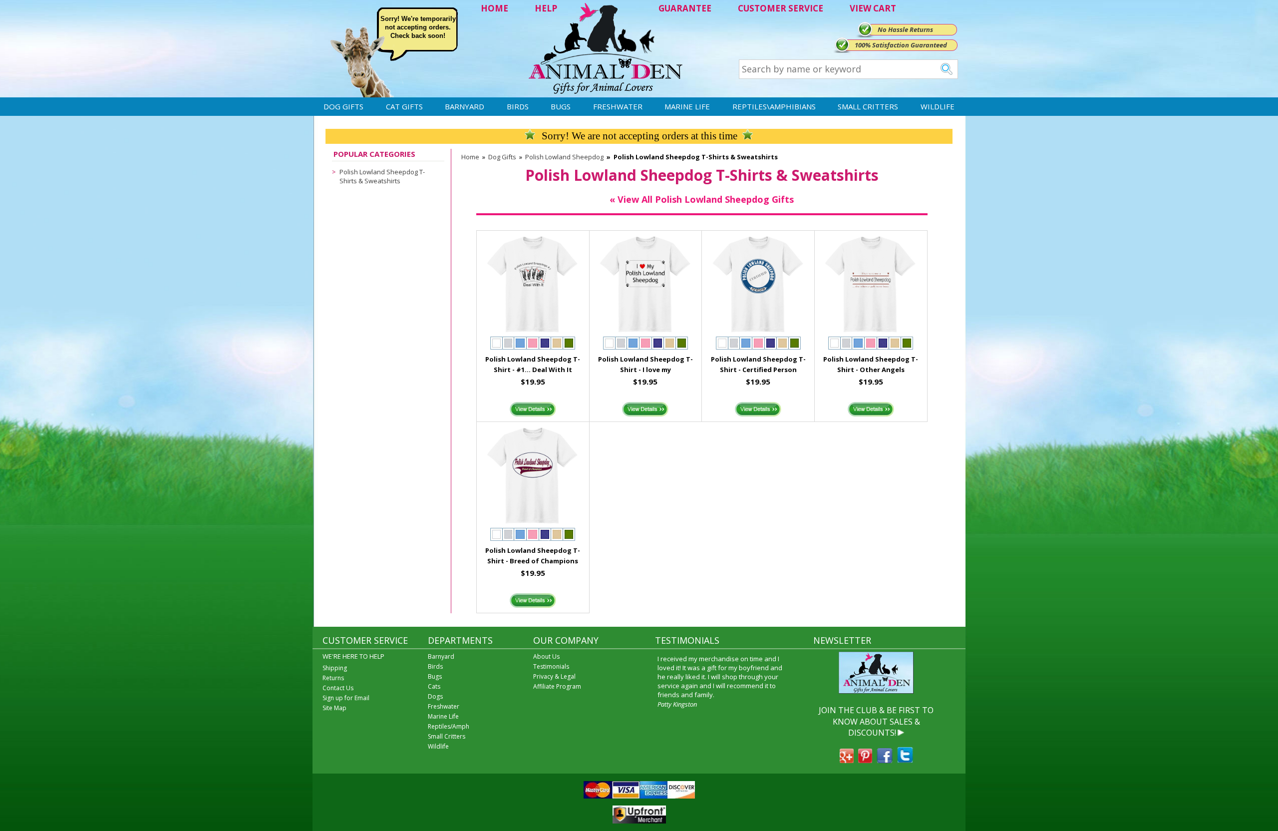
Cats (434, 686)
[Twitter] (905, 760)
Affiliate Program (557, 686)
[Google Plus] (846, 760)
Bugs (561, 106)
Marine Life (687, 106)
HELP (546, 8)
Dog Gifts (343, 106)
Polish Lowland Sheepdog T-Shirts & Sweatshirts (382, 176)
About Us (546, 656)
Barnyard (464, 106)
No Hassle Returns (905, 29)
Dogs (435, 696)
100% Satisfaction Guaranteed (901, 44)
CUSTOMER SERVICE (780, 8)
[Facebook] (884, 760)
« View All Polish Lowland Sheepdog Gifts (702, 199)
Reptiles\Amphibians (774, 106)
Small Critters (868, 106)
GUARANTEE (684, 8)
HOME (494, 8)
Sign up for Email (345, 698)
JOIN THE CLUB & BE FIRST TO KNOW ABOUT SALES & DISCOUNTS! (876, 721)
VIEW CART (873, 8)
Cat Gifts (404, 106)
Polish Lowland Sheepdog (564, 156)
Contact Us (337, 688)
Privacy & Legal (554, 676)
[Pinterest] (865, 760)
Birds (518, 106)
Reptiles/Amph (448, 726)
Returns (333, 678)
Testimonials (551, 666)
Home (470, 156)
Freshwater (617, 106)
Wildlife (938, 106)
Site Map (334, 708)
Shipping (334, 668)
